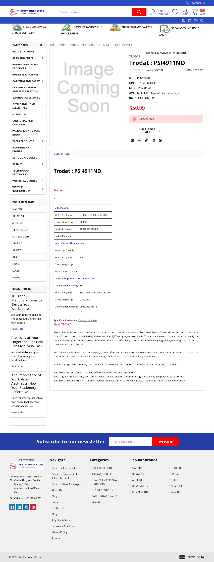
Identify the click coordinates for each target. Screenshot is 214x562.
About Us (56, 490)
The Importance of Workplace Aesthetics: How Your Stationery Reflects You (26, 383)
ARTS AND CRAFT (22, 58)
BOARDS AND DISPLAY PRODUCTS (26, 66)
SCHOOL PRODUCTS (24, 157)
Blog (54, 496)
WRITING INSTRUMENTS (21, 189)
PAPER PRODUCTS (23, 141)
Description (61, 153)
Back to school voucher (64, 468)
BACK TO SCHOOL (23, 51)
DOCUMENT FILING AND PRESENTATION (25, 89)
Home (55, 502)
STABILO (17, 243)
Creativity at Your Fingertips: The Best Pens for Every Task (27, 341)
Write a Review (194, 69)
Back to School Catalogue (66, 484)
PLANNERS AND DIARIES (21, 149)
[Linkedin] (153, 140)
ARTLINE (17, 222)
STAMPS (17, 164)
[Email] (132, 140)
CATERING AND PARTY (26, 81)
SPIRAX (16, 250)
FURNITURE (19, 114)
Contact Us (57, 508)
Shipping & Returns (62, 520)
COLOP (16, 270)
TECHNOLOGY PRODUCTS (21, 172)
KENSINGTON (20, 229)
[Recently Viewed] (187, 12)
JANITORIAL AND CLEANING (22, 122)
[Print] (139, 140)
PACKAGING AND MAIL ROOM (26, 132)
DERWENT (18, 216)
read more (17, 328)
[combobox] (100, 12)
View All (16, 277)
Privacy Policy (59, 532)
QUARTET (18, 264)
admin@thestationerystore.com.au (26, 476)
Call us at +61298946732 (27, 498)
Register (163, 13)
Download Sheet (87, 320)
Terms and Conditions (64, 526)
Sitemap (56, 538)
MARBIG (17, 209)
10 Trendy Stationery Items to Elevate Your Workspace (26, 302)
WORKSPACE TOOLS (24, 180)
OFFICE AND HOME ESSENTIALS (23, 106)
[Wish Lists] (177, 12)
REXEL (16, 257)
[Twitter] (146, 140)
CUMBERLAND (20, 236)
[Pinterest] (160, 140)
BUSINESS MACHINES (25, 74)
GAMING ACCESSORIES (26, 97)
